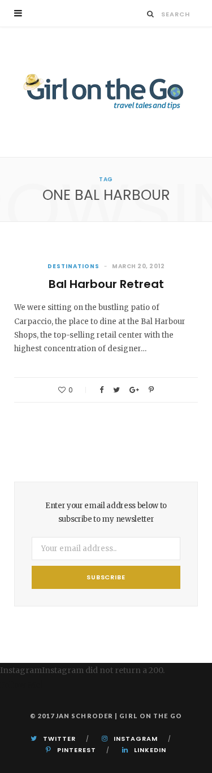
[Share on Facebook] (101, 390)
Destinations (73, 266)
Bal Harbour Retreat (106, 284)
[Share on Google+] (134, 390)
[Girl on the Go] (106, 92)
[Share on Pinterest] (151, 390)
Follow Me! (21, 685)
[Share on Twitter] (116, 390)
